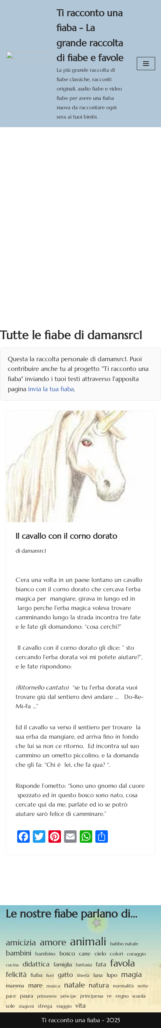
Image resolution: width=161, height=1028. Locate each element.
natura (99, 985)
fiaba (36, 974)
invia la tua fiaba (51, 389)
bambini (18, 952)
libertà (83, 975)
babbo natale (124, 943)
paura (26, 996)
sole (10, 1006)
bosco (67, 953)
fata (101, 964)
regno (122, 996)
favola (122, 963)
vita (80, 1005)
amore (53, 942)
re (109, 996)
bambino (45, 953)
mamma (15, 985)
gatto (65, 974)
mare (35, 985)
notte (143, 986)
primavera (47, 996)
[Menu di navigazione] (146, 63)
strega (45, 1006)
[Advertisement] (80, 211)
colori (116, 954)
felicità (16, 974)
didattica (36, 964)
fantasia (84, 965)
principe (68, 996)
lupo (112, 975)
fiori (50, 975)
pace (11, 996)
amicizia (21, 942)
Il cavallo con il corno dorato (66, 536)
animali (88, 941)
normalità (123, 986)
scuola (138, 996)
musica (53, 986)
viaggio (64, 1006)
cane (85, 953)
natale (74, 984)
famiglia (63, 964)
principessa (91, 996)
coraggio (136, 954)
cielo (100, 953)
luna (98, 975)
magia (131, 974)
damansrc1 (33, 551)
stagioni (26, 1006)
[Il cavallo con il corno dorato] (80, 467)
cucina (12, 965)
